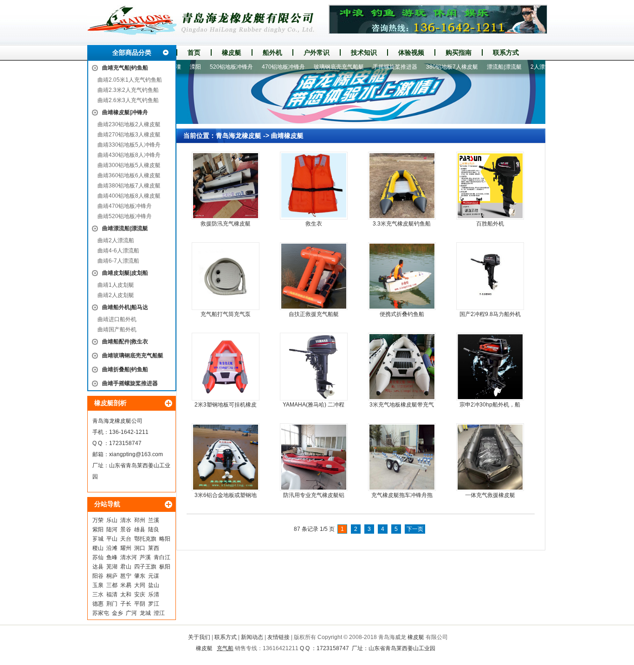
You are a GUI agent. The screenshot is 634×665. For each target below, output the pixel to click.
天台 (125, 539)
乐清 (153, 594)
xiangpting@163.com (136, 454)
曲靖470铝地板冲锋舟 (124, 206)
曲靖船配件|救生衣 (125, 341)
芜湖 (111, 566)
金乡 (117, 613)
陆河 (111, 529)
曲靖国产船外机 (116, 329)
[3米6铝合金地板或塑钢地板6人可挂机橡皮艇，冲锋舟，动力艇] (225, 457)
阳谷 (98, 576)
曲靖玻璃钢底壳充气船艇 (132, 355)
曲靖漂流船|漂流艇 (125, 228)
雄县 (139, 529)
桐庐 (111, 576)
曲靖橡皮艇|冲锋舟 (125, 112)
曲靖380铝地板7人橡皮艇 (129, 185)
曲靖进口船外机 (116, 319)
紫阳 (98, 529)
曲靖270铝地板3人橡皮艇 (129, 134)
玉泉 (98, 585)
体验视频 (411, 52)
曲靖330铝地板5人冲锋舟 (129, 145)
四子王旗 (145, 566)
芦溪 (145, 557)
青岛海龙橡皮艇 (238, 135)
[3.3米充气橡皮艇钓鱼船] (402, 186)
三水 (98, 594)
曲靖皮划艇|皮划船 (125, 273)
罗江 (153, 603)
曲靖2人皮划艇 (115, 295)
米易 (125, 585)
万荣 (98, 520)
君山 (125, 566)
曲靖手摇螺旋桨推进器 (130, 383)
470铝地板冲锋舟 (269, 67)
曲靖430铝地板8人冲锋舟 (129, 155)
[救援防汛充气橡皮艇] (225, 186)
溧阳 (181, 67)
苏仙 (98, 557)
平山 (111, 539)
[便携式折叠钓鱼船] (402, 276)
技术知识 (364, 52)
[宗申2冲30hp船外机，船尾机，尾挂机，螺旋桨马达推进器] (490, 366)
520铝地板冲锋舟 (217, 67)
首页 (194, 52)
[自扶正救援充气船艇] (314, 276)
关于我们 (199, 637)
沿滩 (111, 548)
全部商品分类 (131, 52)
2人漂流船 (529, 67)
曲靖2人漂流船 (115, 240)
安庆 (139, 594)
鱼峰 (111, 557)
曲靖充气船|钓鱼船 (125, 68)
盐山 (153, 585)
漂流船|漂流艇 (489, 67)
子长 (125, 603)
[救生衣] (314, 186)
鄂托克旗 (145, 539)
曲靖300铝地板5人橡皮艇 (129, 165)
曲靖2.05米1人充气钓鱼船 (129, 80)
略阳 (164, 539)
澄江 (159, 613)
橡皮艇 (231, 52)
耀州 (125, 548)
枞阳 (164, 566)
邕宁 (125, 576)
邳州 (139, 520)
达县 (98, 566)
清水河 (128, 557)
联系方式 (506, 52)
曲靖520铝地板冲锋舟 (124, 216)
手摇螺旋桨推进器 (380, 67)
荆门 (111, 603)
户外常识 (317, 52)
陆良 (153, 529)
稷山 (98, 548)
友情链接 (278, 637)
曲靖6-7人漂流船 (118, 261)
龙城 (145, 613)
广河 (131, 613)
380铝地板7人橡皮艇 (438, 67)
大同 (139, 585)
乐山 (111, 520)
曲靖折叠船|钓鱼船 (125, 369)
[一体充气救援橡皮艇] (490, 457)
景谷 (125, 529)
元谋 (153, 576)
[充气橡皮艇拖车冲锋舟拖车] (402, 457)
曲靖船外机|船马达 (125, 307)
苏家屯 (100, 613)
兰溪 (153, 520)
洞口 (139, 548)
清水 (125, 520)
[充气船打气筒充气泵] (225, 276)
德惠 (98, 603)
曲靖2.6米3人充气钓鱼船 (128, 100)
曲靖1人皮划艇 (115, 285)
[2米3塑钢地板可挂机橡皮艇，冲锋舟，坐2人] (225, 366)
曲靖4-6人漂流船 (118, 250)
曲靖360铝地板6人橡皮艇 (129, 175)
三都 (111, 585)
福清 (111, 594)
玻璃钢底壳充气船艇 (324, 67)
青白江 (162, 557)
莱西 (153, 548)
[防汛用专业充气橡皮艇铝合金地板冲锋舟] (314, 457)
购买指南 (459, 52)
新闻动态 (252, 637)
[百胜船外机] (490, 186)
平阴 (139, 603)
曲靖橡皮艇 (287, 135)
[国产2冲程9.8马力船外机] (490, 276)
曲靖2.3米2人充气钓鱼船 (128, 90)
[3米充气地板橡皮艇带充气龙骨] (402, 366)
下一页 (415, 529)
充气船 (225, 648)
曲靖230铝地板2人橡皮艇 (129, 124)
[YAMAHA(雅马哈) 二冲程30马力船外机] (314, 366)
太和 (125, 594)
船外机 (272, 52)
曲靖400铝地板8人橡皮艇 (129, 196)
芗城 (98, 539)
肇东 (139, 576)
